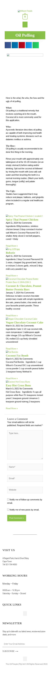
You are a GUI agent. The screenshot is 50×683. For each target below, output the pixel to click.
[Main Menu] (25, 25)
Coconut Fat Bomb (17, 355)
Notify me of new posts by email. (24, 510)
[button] (8, 45)
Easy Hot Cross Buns (18, 385)
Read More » (12, 246)
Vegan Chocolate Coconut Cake (24, 322)
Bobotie (10, 252)
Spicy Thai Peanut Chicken (22, 219)
